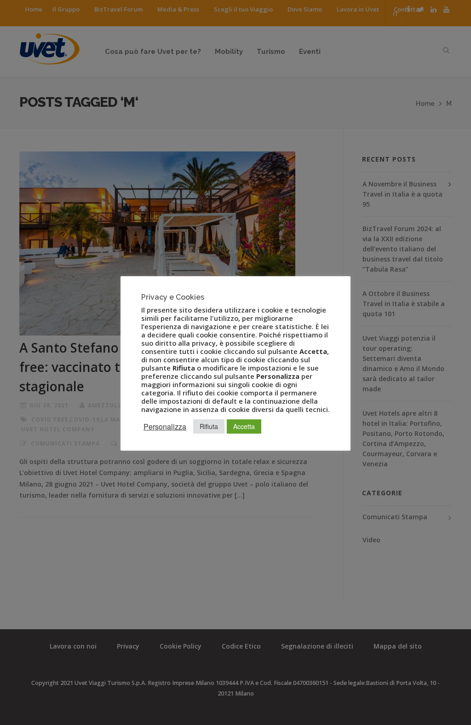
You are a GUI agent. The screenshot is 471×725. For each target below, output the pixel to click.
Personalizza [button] (165, 426)
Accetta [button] (244, 426)
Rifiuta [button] (209, 426)
